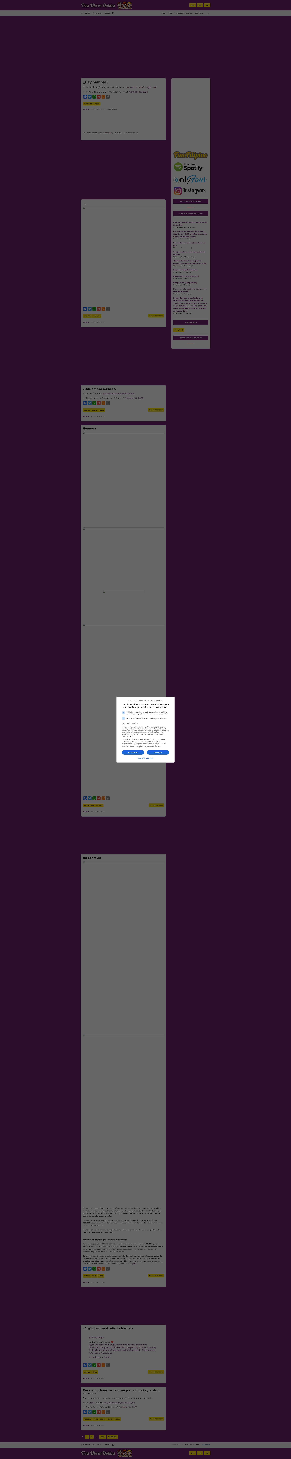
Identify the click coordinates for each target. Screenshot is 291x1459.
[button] (145, 723)
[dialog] (145, 730)
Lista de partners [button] (127, 736)
